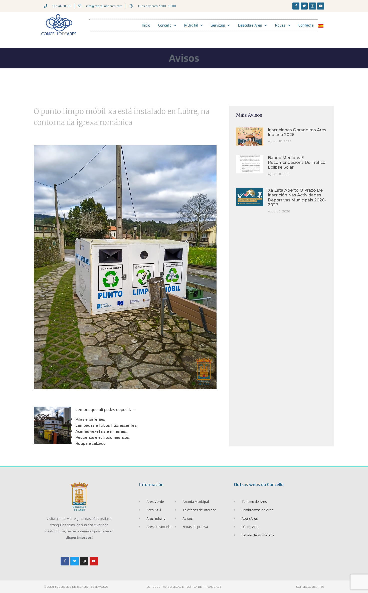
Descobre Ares (250, 25)
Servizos (218, 25)
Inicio (146, 25)
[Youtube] (320, 6)
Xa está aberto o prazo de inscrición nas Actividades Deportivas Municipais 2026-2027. (297, 197)
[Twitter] (304, 6)
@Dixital (191, 25)
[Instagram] (312, 6)
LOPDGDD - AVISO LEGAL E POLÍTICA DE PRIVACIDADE (184, 586)
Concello (164, 25)
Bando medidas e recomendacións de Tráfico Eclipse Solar (296, 162)
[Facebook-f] (295, 6)
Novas (280, 25)
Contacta (306, 25)
